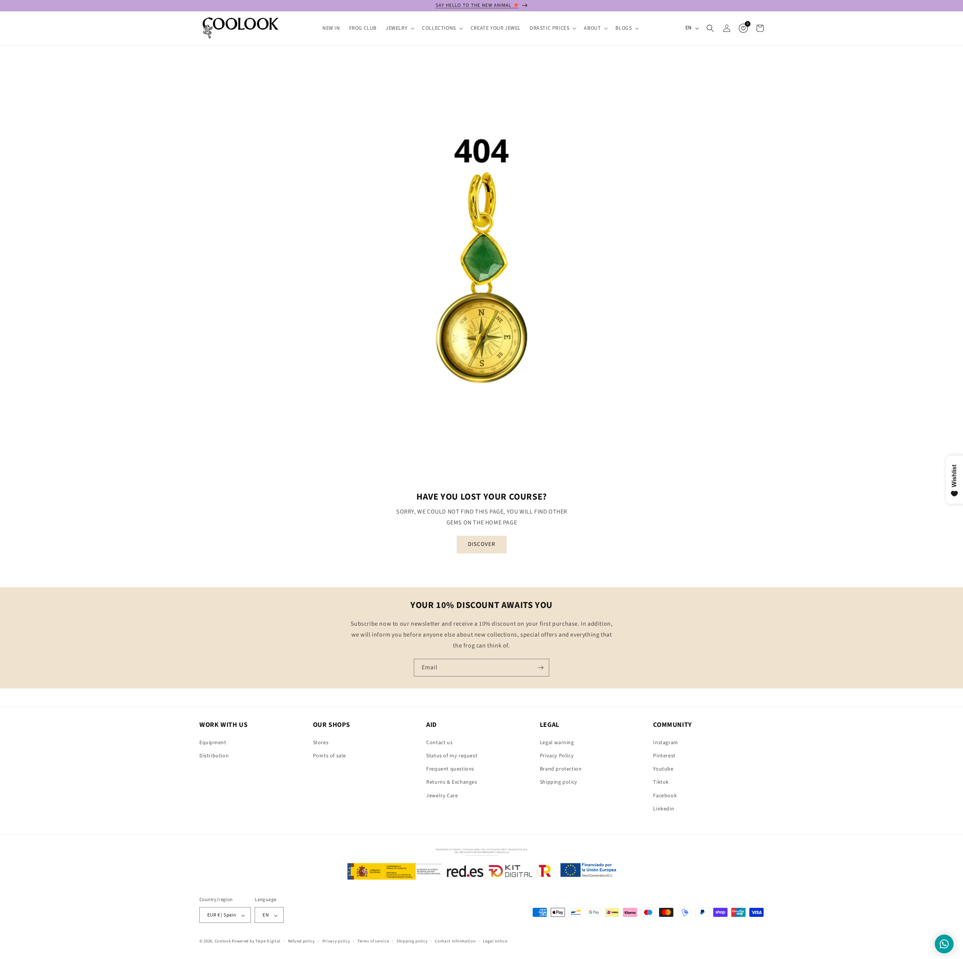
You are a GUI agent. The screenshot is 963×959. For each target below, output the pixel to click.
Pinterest (664, 755)
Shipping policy (558, 782)
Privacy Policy (557, 755)
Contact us (439, 742)
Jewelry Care (442, 795)
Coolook (223, 941)
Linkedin (663, 808)
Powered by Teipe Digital (256, 941)
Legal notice (495, 941)
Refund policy (301, 941)
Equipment (212, 742)
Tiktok (661, 782)
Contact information (455, 941)
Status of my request (451, 755)
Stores (321, 742)
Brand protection (561, 769)
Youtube (663, 769)
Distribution (214, 755)
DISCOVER (481, 544)
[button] (399, 28)
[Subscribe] (540, 667)
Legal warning (557, 742)
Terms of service (373, 941)
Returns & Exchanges (451, 782)
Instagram (665, 742)
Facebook (665, 795)
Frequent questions (450, 769)
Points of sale (329, 755)
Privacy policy (336, 941)
